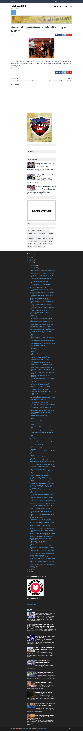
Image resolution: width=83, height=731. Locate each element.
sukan (50, 243)
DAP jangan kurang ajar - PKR (43, 682)
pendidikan (36, 241)
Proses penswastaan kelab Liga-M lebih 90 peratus (41, 319)
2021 (30, 260)
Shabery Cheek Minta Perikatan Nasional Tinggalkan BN (40, 487)
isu (48, 230)
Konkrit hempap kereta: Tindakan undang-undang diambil (42, 457)
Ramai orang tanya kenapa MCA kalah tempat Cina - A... (42, 501)
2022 (30, 259)
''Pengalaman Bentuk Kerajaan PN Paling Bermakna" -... (40, 376)
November (33, 265)
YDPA (44, 246)
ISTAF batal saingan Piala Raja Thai (39, 402)
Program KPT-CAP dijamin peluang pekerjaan (41, 536)
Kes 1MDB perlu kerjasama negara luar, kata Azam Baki (42, 276)
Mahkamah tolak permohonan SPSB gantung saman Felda (41, 322)
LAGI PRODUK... (31, 604)
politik (30, 243)
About (62, 1)
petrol (50, 241)
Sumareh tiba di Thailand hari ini (38, 409)
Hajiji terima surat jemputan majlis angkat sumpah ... (42, 523)
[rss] (71, 6)
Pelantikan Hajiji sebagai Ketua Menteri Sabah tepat (41, 442)
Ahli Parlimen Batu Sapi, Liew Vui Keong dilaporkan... (40, 347)
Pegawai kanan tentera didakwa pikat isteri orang (42, 460)
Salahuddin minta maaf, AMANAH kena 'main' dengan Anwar (45, 613)
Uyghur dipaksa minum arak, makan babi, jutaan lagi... (42, 498)
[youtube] (66, 6)
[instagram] (68, 6)
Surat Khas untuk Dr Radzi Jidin (38, 345)
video (34, 246)
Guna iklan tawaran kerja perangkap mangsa (41, 364)
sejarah (45, 243)
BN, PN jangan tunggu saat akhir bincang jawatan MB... (42, 426)
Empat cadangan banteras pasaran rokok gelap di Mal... (42, 454)
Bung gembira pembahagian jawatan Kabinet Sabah (41, 393)
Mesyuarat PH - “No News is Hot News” (40, 386)
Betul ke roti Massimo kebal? (37, 517)
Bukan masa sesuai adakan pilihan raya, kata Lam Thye (42, 292)
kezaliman (30, 235)
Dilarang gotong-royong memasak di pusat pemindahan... (40, 538)
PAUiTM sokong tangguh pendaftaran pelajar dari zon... (42, 420)
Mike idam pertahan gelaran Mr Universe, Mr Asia (42, 397)
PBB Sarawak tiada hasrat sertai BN (39, 389)
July (31, 568)
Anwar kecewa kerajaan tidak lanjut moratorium (42, 356)
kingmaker (37, 235)
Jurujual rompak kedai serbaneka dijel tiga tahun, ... (42, 299)
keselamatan (50, 233)
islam (44, 230)
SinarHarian (14, 67)
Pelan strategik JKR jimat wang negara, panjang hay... (42, 445)
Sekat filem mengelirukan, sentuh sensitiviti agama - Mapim (45, 187)
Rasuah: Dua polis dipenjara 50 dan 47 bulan (41, 401)
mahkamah (39, 238)
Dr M (29, 230)
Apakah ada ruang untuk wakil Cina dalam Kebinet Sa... (42, 369)
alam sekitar (31, 228)
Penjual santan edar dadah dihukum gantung (41, 328)
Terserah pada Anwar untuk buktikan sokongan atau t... (42, 373)
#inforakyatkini (15, 69)
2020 (30, 262)
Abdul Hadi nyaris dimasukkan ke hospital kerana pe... (42, 434)
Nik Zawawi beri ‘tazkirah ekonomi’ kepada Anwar (42, 661)
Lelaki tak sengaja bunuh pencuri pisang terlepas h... (42, 338)
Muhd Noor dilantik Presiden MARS (39, 557)
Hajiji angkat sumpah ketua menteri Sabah (40, 482)
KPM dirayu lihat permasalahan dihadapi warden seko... (42, 279)
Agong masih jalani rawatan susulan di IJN (40, 545)
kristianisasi (45, 235)
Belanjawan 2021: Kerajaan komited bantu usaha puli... (42, 559)
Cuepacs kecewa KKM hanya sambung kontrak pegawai (42, 448)
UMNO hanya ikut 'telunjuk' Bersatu (39, 415)
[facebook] (55, 6)
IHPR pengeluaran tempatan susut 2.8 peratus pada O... (42, 350)
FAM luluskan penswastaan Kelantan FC (40, 312)
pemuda (30, 241)
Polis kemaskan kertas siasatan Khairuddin (41, 331)
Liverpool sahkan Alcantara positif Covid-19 (41, 367)
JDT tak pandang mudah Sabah (38, 287)
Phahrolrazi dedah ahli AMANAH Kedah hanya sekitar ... (41, 506)
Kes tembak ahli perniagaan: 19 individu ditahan (42, 329)
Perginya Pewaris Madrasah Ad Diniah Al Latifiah (42, 378)
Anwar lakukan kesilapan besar (38, 469)
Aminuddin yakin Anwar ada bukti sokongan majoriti (41, 439)
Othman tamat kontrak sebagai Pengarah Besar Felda (42, 308)
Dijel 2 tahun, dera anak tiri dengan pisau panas (42, 464)
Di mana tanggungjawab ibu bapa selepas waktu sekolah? (42, 412)
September (33, 269)
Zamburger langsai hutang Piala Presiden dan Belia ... (43, 451)
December (33, 264)
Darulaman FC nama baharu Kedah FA (39, 310)
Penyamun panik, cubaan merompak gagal (40, 383)
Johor (35, 233)
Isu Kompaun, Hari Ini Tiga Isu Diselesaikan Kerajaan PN (44, 673)
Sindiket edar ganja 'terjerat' (37, 555)
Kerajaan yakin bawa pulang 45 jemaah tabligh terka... (41, 295)
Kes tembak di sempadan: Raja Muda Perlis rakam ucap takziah (44, 625)
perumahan (44, 241)
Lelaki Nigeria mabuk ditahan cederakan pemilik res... (42, 551)
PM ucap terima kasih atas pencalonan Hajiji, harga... (41, 512)
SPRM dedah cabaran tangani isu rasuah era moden (41, 285)
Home (56, 1)
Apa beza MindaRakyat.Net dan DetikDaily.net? (42, 483)
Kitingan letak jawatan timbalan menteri (40, 396)
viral (39, 246)
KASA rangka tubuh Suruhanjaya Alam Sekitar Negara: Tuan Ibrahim (44, 716)
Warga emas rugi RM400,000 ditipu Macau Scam (42, 273)
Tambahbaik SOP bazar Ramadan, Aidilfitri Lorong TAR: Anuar (45, 704)
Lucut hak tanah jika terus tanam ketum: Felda (41, 324)
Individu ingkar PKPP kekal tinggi (38, 541)
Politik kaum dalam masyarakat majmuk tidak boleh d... (42, 404)
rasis (35, 243)
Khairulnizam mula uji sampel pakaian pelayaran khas (41, 530)
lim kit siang (31, 238)
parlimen (51, 238)
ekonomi (39, 230)
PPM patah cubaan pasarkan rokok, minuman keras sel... (43, 271)
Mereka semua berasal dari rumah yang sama (41, 519)
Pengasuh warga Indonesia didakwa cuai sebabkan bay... (43, 353)
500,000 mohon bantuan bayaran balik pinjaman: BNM (42, 302)
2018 (30, 571)
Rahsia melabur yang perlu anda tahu (39, 475)
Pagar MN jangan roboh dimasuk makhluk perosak (42, 366)
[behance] (63, 6)
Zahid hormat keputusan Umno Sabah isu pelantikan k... (40, 509)
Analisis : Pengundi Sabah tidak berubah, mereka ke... (42, 515)
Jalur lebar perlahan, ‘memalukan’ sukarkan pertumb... (40, 490)
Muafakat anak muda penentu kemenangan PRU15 (43, 391)
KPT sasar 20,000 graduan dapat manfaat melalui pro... (42, 543)
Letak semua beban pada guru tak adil (39, 359)
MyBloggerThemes (41, 728)
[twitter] (58, 6)
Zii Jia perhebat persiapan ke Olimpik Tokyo (41, 485)
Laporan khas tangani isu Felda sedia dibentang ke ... (42, 466)
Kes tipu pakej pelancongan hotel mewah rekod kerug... (42, 562)
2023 (30, 257)
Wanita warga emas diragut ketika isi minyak (41, 474)
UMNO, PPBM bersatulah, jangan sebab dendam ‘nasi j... (42, 495)
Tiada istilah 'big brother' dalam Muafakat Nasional (42, 564)
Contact (68, 1)
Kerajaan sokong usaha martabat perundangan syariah (42, 462)
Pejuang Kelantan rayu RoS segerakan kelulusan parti (42, 333)
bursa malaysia (46, 228)
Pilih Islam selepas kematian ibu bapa (39, 384)
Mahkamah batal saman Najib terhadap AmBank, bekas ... (42, 548)
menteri (45, 238)
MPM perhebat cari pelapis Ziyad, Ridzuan (40, 407)
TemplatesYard (24, 728)
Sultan (30, 246)
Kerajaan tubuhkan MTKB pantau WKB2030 (41, 437)
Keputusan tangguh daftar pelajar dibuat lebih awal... (41, 423)
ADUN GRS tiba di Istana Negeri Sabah (40, 493)
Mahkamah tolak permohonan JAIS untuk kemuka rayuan (42, 417)
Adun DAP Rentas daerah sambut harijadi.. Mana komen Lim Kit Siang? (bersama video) (45, 649)
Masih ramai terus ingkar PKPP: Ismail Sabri (41, 326)
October (32, 267)
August (32, 566)
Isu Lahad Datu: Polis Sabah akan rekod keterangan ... (40, 282)
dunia (33, 230)
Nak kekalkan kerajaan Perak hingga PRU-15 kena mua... (42, 471)
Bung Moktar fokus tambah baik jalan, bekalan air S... (42, 341)
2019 (30, 569)
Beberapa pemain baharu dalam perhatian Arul (41, 430)
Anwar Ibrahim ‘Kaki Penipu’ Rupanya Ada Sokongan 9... (40, 380)
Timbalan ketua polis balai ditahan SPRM (40, 429)
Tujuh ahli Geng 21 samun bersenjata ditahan (41, 336)
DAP (53, 228)
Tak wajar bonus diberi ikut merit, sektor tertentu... (43, 410)
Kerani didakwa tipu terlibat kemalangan (40, 362)
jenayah (30, 233)
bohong (38, 228)
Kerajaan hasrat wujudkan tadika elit (39, 361)
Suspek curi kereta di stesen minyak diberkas (41, 432)
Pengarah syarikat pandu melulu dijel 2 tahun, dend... (41, 289)
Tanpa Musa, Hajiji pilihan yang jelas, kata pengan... (42, 503)
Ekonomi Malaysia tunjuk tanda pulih (39, 298)
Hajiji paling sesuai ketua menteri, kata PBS (41, 520)
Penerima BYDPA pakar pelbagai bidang (40, 357)
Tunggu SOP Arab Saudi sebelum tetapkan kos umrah (42, 314)
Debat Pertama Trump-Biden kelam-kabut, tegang (42, 343)
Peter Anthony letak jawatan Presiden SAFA (41, 534)
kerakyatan (42, 233)
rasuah (40, 243)
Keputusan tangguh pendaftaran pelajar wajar (41, 388)
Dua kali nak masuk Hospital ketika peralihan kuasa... (41, 479)
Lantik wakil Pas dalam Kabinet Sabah (39, 317)
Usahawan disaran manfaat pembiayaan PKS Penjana (41, 305)
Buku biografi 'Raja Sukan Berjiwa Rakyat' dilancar (42, 533)
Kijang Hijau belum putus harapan (38, 399)
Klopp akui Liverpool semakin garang (39, 477)
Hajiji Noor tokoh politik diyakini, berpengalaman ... (42, 553)
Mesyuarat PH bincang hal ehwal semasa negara (42, 528)
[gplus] (60, 6)
